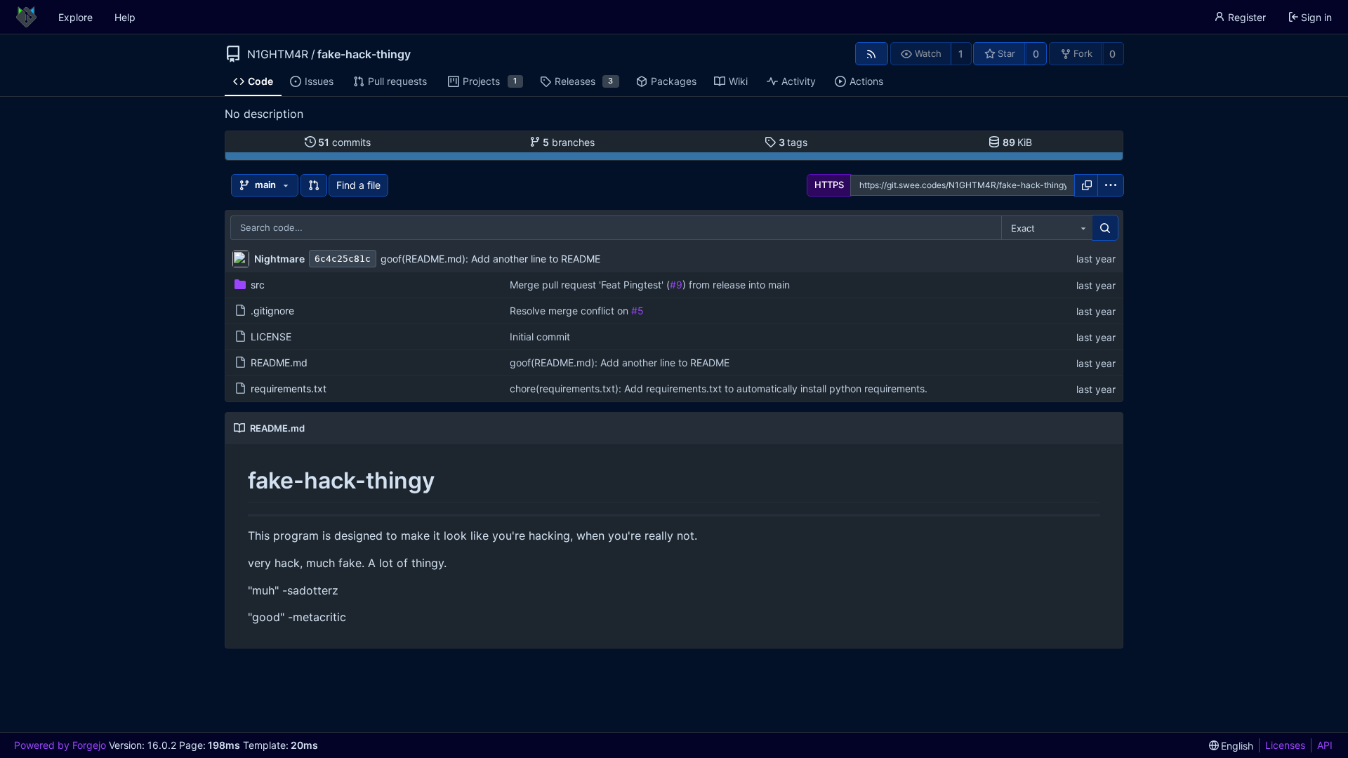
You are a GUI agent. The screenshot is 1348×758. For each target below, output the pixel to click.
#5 (637, 311)
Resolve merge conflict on (570, 311)
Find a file (358, 185)
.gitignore (272, 311)
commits (344, 142)
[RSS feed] (871, 54)
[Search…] (1105, 228)
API (1325, 745)
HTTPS (829, 184)
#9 (676, 285)
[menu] (1110, 185)
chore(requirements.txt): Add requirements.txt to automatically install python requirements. (718, 388)
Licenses (1285, 745)
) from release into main (736, 285)
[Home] (26, 16)
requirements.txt (288, 388)
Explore (75, 17)
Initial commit (540, 337)
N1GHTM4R (277, 54)
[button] (313, 185)
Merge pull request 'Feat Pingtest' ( (590, 285)
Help (125, 17)
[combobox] (1046, 228)
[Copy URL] (1087, 185)
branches (569, 142)
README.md (279, 362)
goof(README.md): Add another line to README (490, 259)
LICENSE (271, 337)
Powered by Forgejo (60, 745)
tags (793, 142)
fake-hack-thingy (364, 54)
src (258, 285)
